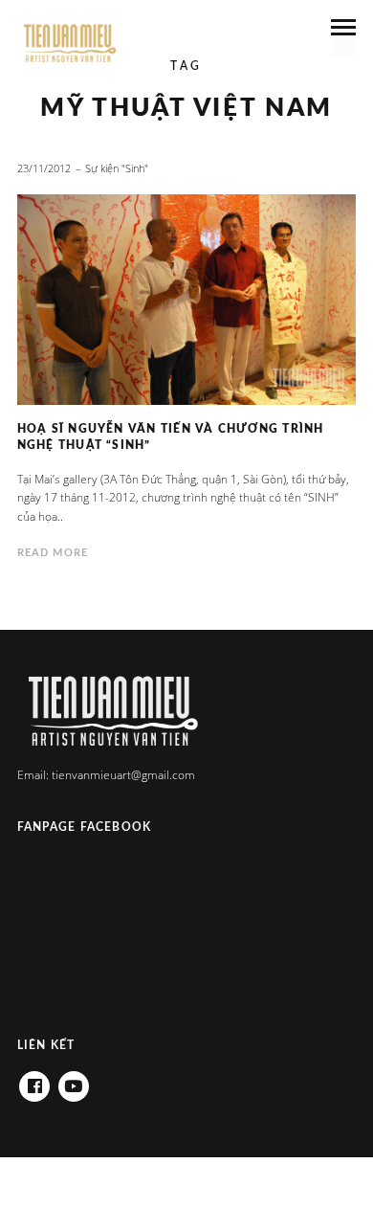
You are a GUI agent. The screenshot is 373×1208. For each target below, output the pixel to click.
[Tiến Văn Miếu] (69, 44)
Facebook (34, 1080)
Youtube (73, 1080)
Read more (52, 553)
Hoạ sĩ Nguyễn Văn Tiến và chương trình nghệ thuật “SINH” (170, 436)
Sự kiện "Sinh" (116, 168)
